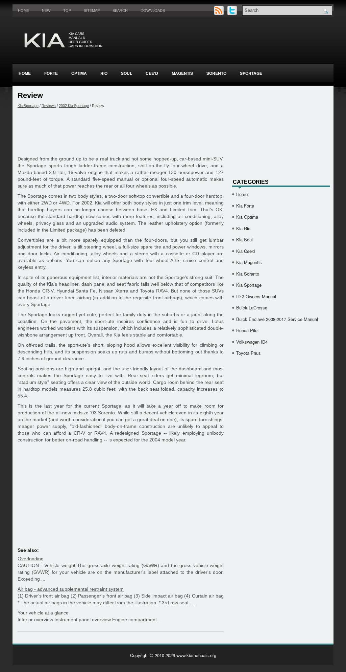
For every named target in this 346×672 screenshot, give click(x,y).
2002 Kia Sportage (74, 106)
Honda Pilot (247, 330)
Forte (51, 73)
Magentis (182, 73)
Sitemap (92, 10)
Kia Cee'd (245, 251)
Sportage (251, 73)
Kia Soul (244, 239)
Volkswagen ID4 (252, 342)
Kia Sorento (247, 273)
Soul (126, 73)
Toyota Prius (248, 353)
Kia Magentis (249, 262)
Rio (103, 73)
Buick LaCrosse (251, 307)
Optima (79, 73)
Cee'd (152, 73)
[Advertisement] (121, 131)
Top (67, 10)
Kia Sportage (28, 106)
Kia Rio (243, 228)
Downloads (153, 10)
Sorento (216, 73)
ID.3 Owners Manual (256, 296)
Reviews (49, 106)
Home (23, 10)
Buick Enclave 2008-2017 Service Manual (277, 319)
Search (120, 10)
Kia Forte (245, 205)
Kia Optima (247, 217)
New (46, 10)
